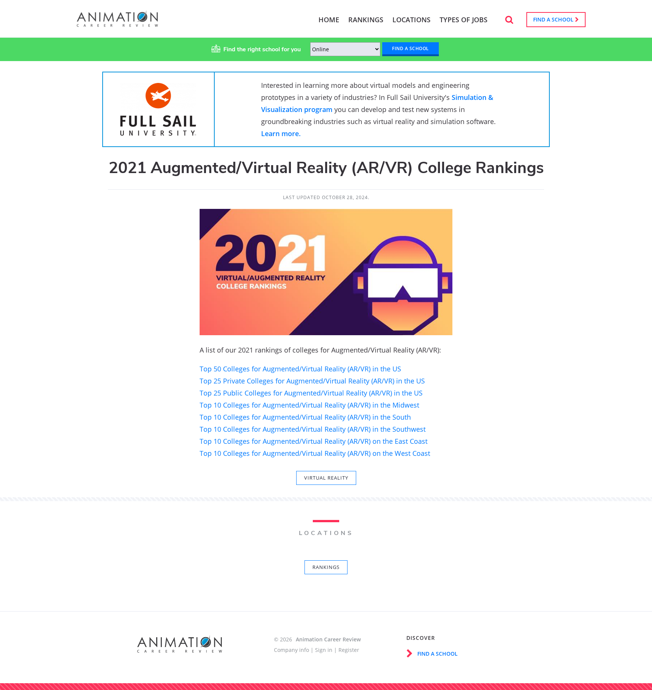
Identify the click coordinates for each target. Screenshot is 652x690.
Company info (291, 649)
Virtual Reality (326, 477)
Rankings (326, 567)
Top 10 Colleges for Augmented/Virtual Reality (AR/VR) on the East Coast (313, 441)
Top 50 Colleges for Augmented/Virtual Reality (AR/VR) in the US (300, 368)
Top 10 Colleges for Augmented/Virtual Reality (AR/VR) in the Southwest (313, 429)
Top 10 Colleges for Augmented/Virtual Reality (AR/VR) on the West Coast (315, 453)
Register (348, 649)
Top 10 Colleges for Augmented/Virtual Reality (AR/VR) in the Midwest (309, 404)
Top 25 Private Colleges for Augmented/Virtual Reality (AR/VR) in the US (312, 380)
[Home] (117, 23)
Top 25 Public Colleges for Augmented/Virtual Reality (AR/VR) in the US (312, 392)
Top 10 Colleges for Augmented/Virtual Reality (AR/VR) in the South (305, 417)
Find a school (554, 19)
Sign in (323, 649)
